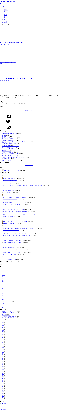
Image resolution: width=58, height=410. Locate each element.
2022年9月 (3, 338)
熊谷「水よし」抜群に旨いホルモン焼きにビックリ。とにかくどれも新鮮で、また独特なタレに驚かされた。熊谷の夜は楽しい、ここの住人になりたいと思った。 (22, 185)
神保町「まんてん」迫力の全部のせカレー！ (8, 245)
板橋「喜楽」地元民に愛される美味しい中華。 (9, 190)
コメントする (7, 44)
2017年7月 (3, 382)
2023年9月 (3, 330)
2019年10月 (3, 363)
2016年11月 (3, 388)
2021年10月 (3, 346)
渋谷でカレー (6, 9)
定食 (2, 280)
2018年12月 (3, 370)
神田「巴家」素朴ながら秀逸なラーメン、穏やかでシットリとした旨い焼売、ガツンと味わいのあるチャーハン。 (17, 235)
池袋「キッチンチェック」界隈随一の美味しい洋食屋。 (10, 180)
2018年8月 (3, 373)
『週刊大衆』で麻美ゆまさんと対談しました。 (7, 142)
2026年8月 (3, 321)
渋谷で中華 (5, 15)
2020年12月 (3, 353)
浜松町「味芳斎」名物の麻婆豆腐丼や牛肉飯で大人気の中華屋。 (9, 143)
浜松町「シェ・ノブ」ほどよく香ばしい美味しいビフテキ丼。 (9, 148)
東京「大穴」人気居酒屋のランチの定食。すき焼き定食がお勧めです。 (10, 146)
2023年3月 (3, 334)
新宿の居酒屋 (6, 17)
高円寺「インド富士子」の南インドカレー (8, 216)
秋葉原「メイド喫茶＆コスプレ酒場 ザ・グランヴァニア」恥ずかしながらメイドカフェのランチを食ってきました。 (17, 233)
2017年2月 (3, 386)
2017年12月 (3, 379)
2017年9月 (3, 381)
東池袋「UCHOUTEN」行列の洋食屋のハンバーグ (9, 223)
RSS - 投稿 (4, 403)
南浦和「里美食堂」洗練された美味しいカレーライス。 (10, 199)
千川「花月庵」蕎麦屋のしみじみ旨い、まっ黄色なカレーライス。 (16, 78)
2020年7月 (3, 357)
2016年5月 (3, 392)
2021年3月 (3, 351)
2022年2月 (3, 343)
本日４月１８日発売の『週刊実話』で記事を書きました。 (9, 140)
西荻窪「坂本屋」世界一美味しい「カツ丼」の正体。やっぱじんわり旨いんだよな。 (13, 252)
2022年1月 (3, 344)
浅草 (2, 291)
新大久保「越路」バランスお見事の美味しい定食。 (8, 152)
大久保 (2, 278)
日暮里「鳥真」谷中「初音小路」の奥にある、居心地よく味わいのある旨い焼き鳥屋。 (13, 240)
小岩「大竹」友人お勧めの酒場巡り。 (6, 158)
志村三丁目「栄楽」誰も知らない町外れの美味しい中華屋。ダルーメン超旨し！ (13, 242)
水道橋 (2, 288)
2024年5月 (3, 324)
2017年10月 (3, 380)
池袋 (2, 289)
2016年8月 (3, 390)
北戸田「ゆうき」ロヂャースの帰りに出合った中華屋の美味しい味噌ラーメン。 (13, 204)
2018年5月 (3, 375)
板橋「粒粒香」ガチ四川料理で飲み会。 (6, 151)
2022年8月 (3, 339)
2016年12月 (3, 387)
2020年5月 (3, 358)
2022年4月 (3, 342)
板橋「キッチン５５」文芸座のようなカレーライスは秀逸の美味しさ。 (10, 160)
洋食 (3, 20)
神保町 (2, 293)
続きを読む (8, 62)
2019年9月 (3, 364)
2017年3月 (3, 385)
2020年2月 (3, 360)
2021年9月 (3, 347)
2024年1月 (3, 327)
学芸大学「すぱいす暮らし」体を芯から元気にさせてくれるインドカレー (12, 249)
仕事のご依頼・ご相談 (4, 22)
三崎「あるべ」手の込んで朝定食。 (6, 145)
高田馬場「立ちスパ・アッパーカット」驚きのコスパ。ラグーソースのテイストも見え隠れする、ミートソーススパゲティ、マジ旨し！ (20, 214)
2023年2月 (3, 335)
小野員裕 (5, 44)
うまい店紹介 (3, 6)
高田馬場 (3, 299)
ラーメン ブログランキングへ (3, 408)
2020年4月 (3, 359)
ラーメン (3, 275)
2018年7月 (3, 374)
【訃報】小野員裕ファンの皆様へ (6, 136)
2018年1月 (3, 378)
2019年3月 (3, 368)
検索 (0, 3)
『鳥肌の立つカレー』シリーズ (29, 165)
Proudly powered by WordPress (3, 409)
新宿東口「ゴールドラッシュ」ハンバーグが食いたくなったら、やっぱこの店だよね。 (13, 209)
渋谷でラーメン (6, 12)
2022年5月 (3, 341)
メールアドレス (2, 263)
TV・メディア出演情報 (4, 21)
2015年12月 (3, 396)
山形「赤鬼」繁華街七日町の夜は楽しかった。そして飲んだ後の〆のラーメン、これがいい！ (14, 202)
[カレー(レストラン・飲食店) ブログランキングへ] (2, 405)
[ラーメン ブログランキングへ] (2, 407)
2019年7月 (3, 365)
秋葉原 (2, 295)
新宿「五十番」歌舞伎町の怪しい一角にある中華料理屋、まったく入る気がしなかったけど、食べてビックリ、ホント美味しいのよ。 (19, 228)
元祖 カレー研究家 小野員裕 (7, 1)
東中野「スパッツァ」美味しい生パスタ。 (7, 159)
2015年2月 (3, 397)
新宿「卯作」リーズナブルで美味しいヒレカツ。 (7, 147)
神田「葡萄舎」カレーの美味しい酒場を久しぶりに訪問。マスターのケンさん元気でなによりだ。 (13, 157)
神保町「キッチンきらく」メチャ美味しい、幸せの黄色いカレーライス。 (10, 153)
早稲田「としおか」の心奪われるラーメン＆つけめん (9, 259)
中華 (0, 63)
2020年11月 (3, 354)
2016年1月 (3, 395)
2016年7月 (3, 391)
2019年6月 (3, 366)
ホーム (2, 5)
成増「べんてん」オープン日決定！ (7, 183)
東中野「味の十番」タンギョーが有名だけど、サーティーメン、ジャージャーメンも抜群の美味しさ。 (15, 221)
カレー (4, 7)
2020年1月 (3, 361)
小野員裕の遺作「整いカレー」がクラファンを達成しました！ (9, 132)
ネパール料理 (3, 273)
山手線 (2, 282)
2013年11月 (3, 398)
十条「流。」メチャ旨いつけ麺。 (6, 150)
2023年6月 (3, 332)
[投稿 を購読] (1, 403)
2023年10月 (3, 329)
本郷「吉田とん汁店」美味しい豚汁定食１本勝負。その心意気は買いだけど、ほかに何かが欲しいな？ (15, 211)
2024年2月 (3, 326)
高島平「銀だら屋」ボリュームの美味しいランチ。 (8, 155)
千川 (1, 63)
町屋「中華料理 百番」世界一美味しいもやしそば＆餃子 (10, 247)
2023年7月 (3, 331)
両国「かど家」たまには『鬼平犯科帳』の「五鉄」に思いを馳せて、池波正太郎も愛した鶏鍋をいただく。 (16, 197)
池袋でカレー (6, 10)
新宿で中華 (5, 14)
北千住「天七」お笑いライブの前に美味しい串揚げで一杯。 (9, 137)
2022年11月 (3, 337)
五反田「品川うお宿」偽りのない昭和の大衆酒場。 (8, 138)
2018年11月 (3, 371)
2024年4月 (3, 325)
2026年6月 (3, 322)
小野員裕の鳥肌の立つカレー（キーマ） (29, 110)
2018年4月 (3, 376)
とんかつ (4, 19)
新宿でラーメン (6, 11)
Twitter (2, 307)
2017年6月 (3, 383)
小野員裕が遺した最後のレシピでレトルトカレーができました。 (9, 133)
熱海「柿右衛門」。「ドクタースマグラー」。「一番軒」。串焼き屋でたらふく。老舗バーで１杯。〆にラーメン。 (16, 141)
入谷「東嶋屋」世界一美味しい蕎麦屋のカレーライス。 (10, 178)
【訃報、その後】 (4, 135)
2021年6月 (3, 349)
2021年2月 (3, 352)
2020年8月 (3, 356)
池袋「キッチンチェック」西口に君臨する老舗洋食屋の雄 (10, 254)
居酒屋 (4, 16)
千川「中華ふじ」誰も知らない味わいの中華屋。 (12, 42)
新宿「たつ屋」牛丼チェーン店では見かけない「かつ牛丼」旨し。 (11, 230)
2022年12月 (3, 336)
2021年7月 (3, 348)
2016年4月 (3, 393)
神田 (2, 294)
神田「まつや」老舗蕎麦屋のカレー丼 (7, 192)
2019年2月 (3, 369)
